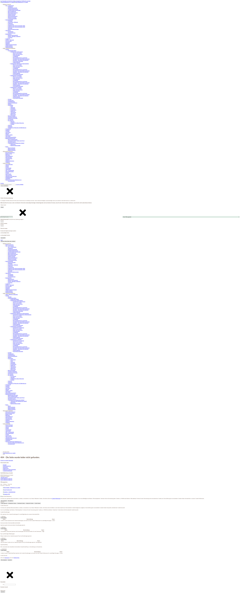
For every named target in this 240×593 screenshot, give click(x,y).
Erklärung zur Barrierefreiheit (9, 469)
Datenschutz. (16, 557)
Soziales (10, 296)
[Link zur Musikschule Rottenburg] (11, 487)
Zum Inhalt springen (15, 1)
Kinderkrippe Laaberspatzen (19, 301)
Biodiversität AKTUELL (13, 395)
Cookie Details (3, 517)
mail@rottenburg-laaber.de (6, 478)
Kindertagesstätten (14, 299)
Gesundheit (13, 359)
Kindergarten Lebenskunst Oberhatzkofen (22, 314)
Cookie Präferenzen (56, 498)
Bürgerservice (11, 279)
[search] (9, 184)
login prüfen (3, 237)
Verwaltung (10, 274)
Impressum (5, 467)
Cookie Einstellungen (7, 470)
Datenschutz (6, 468)
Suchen (2, 184)
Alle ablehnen (10, 500)
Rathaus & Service (9, 244)
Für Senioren (13, 376)
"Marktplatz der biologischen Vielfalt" (18, 401)
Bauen (9, 406)
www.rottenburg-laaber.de (6, 479)
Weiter (2, 207)
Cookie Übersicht (4, 503)
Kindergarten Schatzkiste (18, 327)
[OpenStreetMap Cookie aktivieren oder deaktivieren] (1, 549)
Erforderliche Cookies (12, 503)
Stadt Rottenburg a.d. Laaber (9, 453)
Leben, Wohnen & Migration (12, 294)
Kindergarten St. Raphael (18, 340)
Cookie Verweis (37, 503)
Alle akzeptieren (4, 500)
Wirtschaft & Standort (10, 411)
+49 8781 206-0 (4, 477)
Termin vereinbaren (4, 185)
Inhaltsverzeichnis (7, 466)
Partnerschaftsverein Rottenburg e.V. (16, 442)
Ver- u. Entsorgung (12, 247)
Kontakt (4, 464)
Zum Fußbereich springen (24, 1)
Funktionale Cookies (21, 503)
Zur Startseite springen (5, 1)
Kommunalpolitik (11, 262)
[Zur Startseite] (14, 2)
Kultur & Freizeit (9, 424)
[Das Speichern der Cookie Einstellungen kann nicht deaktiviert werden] (1, 527)
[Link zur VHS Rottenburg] (6, 494)
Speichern (3, 591)
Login (1, 240)
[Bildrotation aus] (1, 584)
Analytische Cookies (30, 503)
